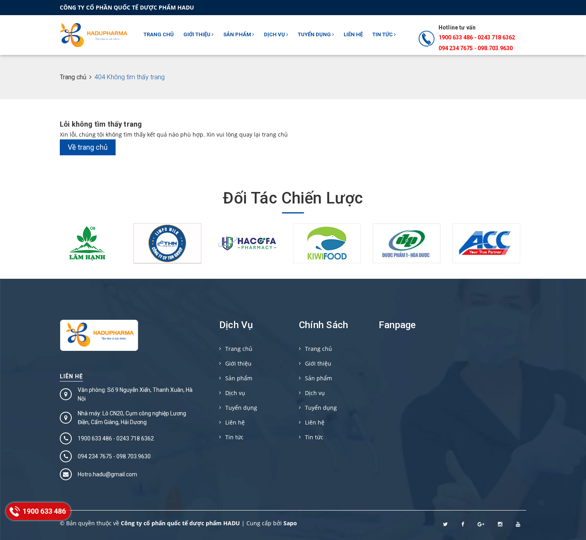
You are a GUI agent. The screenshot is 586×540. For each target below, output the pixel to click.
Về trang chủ (88, 147)
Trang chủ (159, 34)
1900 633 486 (456, 37)
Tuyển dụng (315, 34)
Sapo (290, 523)
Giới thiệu (197, 34)
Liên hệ (353, 34)
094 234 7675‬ (456, 48)
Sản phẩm (237, 34)
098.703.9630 (495, 48)
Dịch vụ (275, 34)
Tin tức (383, 34)
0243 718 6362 (496, 37)
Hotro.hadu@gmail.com (107, 474)
